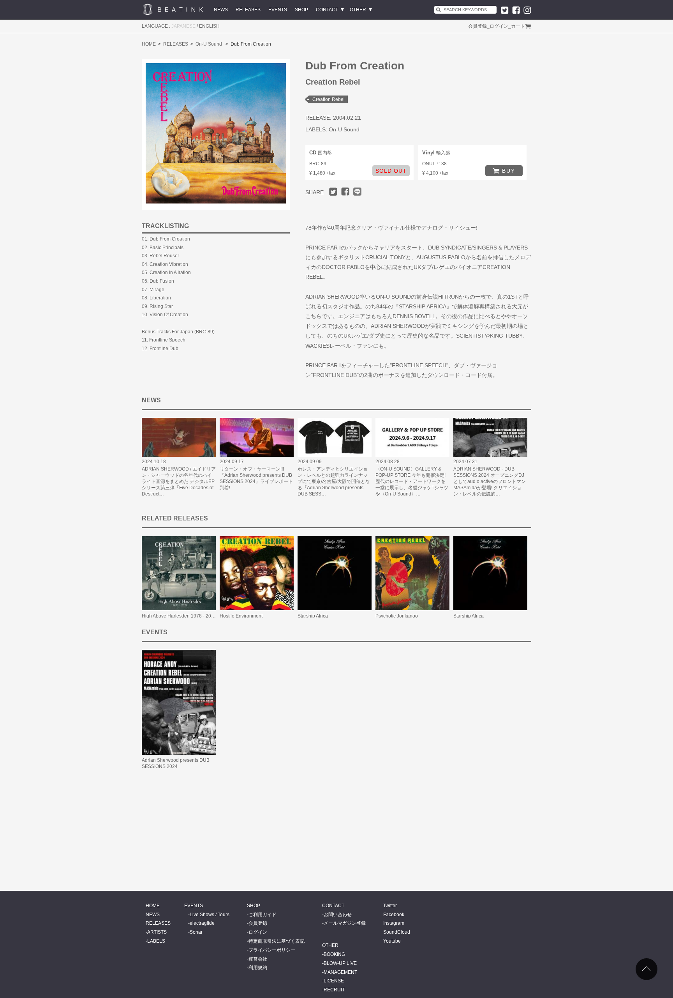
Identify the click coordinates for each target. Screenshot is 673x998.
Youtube (392, 941)
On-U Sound (209, 44)
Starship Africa (313, 616)
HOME (149, 44)
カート (518, 26)
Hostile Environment (241, 616)
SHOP (301, 9)
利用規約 (257, 967)
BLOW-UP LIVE (340, 963)
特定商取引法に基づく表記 (276, 941)
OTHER (358, 9)
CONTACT (327, 9)
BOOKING (334, 954)
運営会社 (257, 959)
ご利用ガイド (262, 914)
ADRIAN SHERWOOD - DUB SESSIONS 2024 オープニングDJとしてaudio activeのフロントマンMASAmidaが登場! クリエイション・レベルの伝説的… (489, 481)
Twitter (390, 905)
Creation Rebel (328, 99)
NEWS (221, 9)
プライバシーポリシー (271, 950)
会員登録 (477, 26)
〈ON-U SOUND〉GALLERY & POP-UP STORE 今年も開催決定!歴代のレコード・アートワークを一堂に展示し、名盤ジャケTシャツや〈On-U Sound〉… (411, 481)
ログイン (499, 26)
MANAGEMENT (340, 972)
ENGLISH (209, 26)
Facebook (393, 914)
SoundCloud (396, 932)
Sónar (196, 932)
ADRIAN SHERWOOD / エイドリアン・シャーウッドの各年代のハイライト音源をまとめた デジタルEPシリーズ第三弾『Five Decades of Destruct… (179, 481)
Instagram (393, 923)
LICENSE (334, 981)
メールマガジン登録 (345, 923)
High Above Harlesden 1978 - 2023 (179, 616)
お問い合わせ (338, 914)
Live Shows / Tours (209, 914)
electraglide (202, 923)
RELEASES (248, 9)
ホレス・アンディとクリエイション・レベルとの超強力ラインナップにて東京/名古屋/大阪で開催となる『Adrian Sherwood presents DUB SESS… (334, 481)
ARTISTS (157, 932)
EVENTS (277, 9)
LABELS (156, 941)
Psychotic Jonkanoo (396, 616)
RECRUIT (334, 990)
